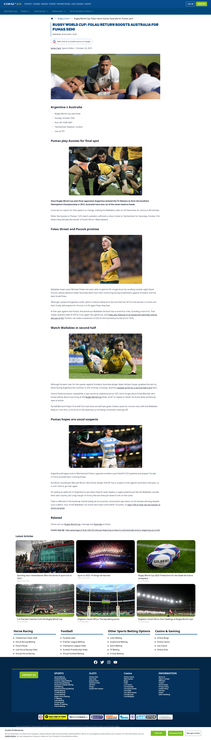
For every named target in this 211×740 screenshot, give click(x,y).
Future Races (22, 645)
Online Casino (163, 641)
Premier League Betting (74, 641)
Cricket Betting (117, 653)
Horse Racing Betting (25, 641)
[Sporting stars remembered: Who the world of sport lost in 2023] (45, 556)
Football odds (69, 638)
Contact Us (29, 674)
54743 (117, 726)
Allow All (158, 733)
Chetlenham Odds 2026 (26, 638)
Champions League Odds (74, 645)
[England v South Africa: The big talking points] (105, 600)
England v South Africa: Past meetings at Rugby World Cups (165, 619)
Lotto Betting (116, 638)
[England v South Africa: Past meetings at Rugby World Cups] (166, 600)
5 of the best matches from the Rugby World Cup (39, 619)
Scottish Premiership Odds (75, 649)
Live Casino (162, 645)
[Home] (52, 18)
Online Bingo (163, 638)
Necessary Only (175, 733)
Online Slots (162, 649)
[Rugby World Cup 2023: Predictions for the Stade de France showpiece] (166, 556)
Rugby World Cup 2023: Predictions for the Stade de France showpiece (165, 577)
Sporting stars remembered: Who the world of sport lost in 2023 (44, 577)
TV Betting (114, 649)
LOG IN (190, 4)
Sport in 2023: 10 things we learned (94, 575)
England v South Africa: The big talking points (99, 619)
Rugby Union (64, 18)
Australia (98, 524)
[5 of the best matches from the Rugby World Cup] (45, 600)
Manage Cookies (193, 733)
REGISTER (202, 4)
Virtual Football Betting (73, 653)
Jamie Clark (56, 48)
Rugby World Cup (93, 397)
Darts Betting (116, 645)
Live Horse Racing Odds (26, 649)
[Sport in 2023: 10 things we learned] (105, 556)
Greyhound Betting (119, 641)
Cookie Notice (10, 736)
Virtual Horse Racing (25, 653)
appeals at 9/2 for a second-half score (134, 387)
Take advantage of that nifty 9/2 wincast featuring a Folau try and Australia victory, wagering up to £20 (112, 530)
